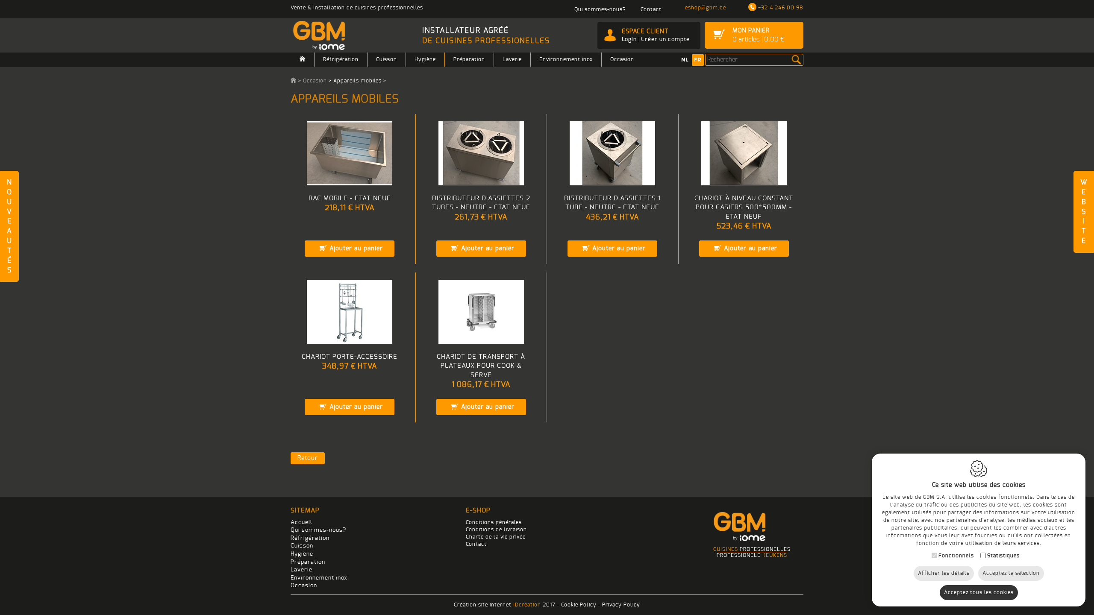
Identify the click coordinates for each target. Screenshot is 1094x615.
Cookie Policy (579, 604)
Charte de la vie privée (496, 536)
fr (698, 59)
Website (1083, 211)
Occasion (622, 59)
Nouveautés (9, 226)
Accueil (301, 522)
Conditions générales (494, 522)
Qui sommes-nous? (318, 530)
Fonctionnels (956, 555)
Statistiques (1003, 555)
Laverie (512, 59)
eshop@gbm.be (705, 7)
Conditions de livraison (496, 529)
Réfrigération (341, 59)
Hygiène (425, 59)
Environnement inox (566, 59)
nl (685, 59)
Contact (476, 544)
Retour (307, 458)
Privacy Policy (621, 604)
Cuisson (386, 59)
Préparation (469, 59)
